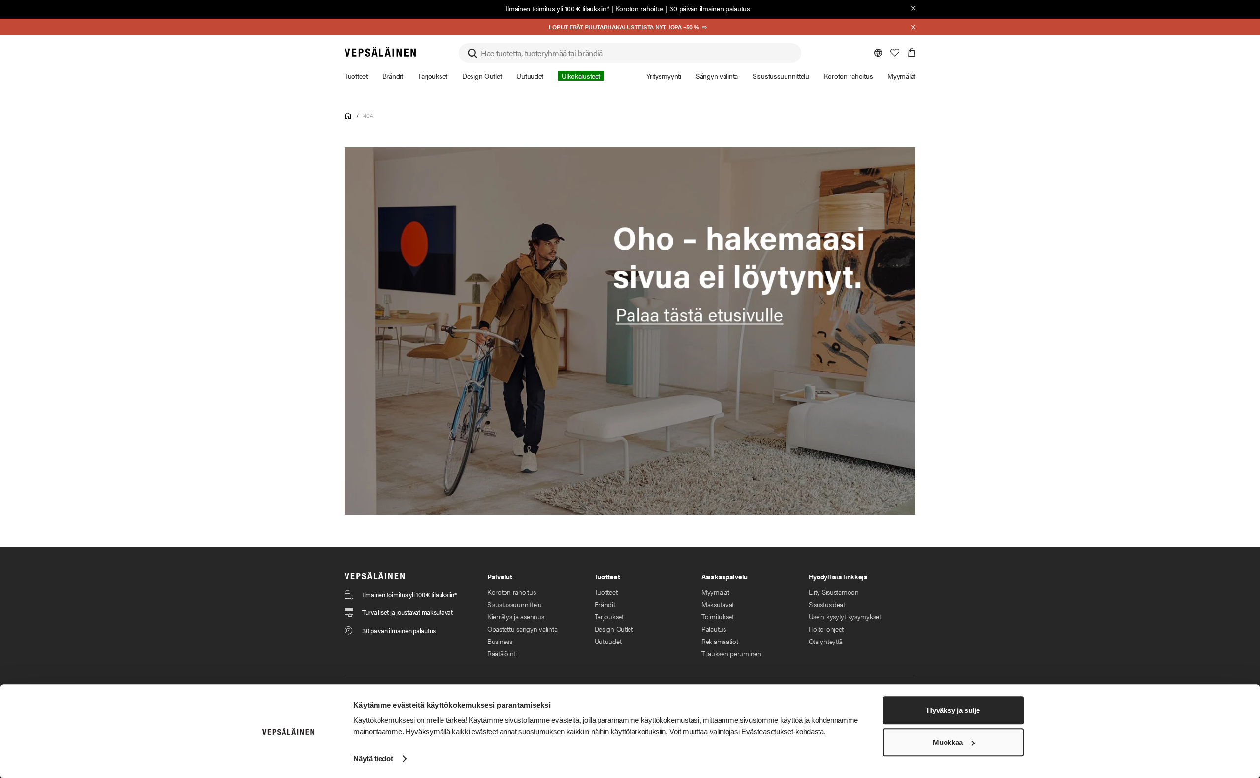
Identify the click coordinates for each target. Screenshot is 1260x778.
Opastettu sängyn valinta (522, 629)
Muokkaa (948, 742)
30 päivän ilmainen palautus (709, 8)
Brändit (605, 604)
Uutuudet (608, 641)
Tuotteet (606, 592)
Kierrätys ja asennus (515, 616)
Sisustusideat (827, 604)
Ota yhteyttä (826, 641)
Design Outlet (614, 629)
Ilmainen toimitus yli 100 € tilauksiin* (557, 8)
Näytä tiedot (373, 758)
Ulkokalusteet (581, 76)
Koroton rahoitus (639, 8)
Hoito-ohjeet (826, 629)
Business (499, 641)
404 (367, 115)
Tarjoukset (609, 616)
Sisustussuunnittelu (514, 604)
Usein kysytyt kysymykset (845, 616)
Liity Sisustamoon (834, 592)
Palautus (713, 629)
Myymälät (715, 592)
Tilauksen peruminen (731, 653)
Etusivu (348, 116)
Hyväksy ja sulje (953, 710)
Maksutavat (717, 604)
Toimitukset (717, 616)
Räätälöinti (502, 653)
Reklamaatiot (719, 641)
